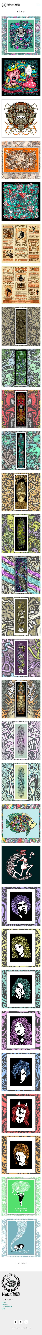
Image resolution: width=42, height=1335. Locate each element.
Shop (3, 1309)
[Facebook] (15, 1322)
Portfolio (5, 1305)
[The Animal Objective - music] (26, 1322)
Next (23, 1263)
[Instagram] (21, 1322)
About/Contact (7, 1307)
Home (4, 1303)
